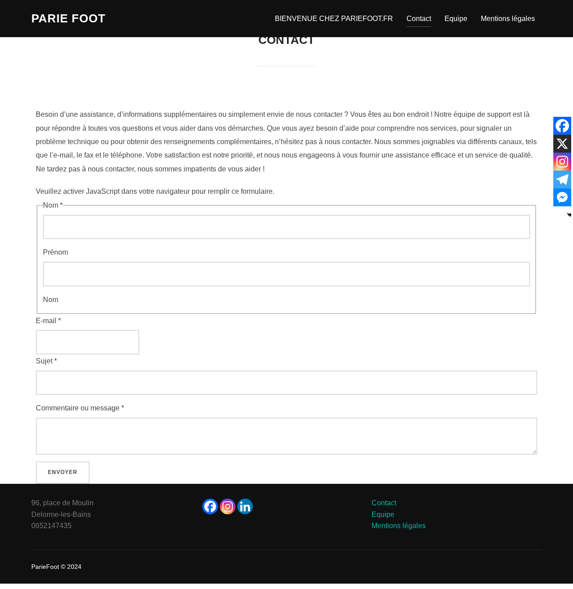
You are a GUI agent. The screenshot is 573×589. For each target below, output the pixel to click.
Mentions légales (508, 18)
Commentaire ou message (80, 408)
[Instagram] (562, 162)
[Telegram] (562, 179)
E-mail (48, 320)
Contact (418, 18)
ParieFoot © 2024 (56, 566)
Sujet (46, 361)
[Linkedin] (245, 506)
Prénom (55, 252)
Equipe (456, 18)
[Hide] (569, 214)
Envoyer (62, 472)
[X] (562, 144)
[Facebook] (562, 126)
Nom (50, 299)
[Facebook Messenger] (562, 197)
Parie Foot (68, 18)
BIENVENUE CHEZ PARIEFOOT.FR (334, 18)
